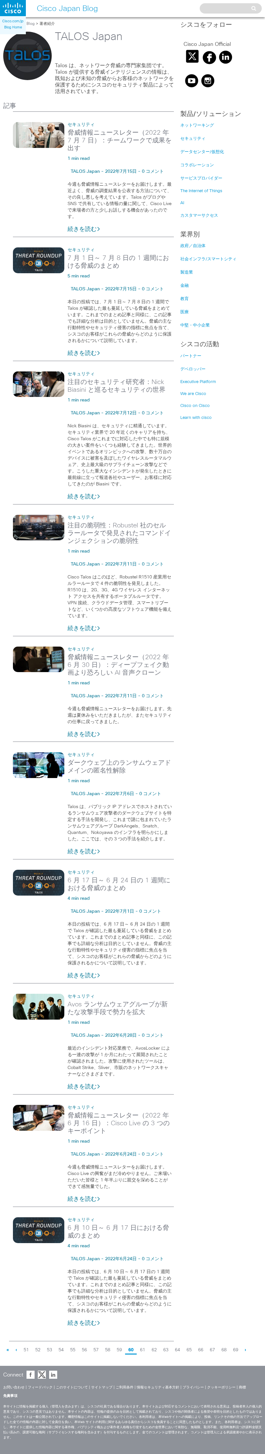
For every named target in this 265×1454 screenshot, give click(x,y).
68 (224, 1350)
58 (107, 1350)
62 (154, 1350)
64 (177, 1350)
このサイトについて (72, 1387)
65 (189, 1350)
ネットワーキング (197, 125)
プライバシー (193, 1387)
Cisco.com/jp (13, 21)
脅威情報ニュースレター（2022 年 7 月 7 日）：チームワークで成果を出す (120, 140)
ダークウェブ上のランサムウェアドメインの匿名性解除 (119, 767)
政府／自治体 (193, 246)
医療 (184, 312)
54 (61, 1350)
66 (200, 1350)
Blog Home (13, 27)
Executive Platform (198, 382)
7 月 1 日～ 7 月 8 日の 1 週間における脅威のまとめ (118, 262)
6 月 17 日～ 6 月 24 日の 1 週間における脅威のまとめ (119, 884)
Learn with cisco (196, 418)
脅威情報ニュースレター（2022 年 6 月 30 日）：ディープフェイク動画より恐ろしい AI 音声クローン (118, 665)
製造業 (186, 272)
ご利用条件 (124, 1387)
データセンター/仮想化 (202, 152)
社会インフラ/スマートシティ (208, 259)
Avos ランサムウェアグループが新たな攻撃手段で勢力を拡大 (118, 1008)
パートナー (190, 356)
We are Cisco (193, 394)
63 (165, 1350)
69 (235, 1350)
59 (119, 1350)
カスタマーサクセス (199, 215)
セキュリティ (81, 124)
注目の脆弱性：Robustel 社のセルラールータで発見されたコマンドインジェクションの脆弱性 (119, 533)
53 (49, 1350)
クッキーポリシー (221, 1387)
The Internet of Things (201, 191)
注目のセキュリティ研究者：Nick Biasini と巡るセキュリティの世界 (116, 386)
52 (37, 1350)
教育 (184, 299)
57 (96, 1350)
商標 (242, 1387)
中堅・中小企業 (195, 325)
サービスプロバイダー (201, 178)
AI (182, 203)
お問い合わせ (14, 1387)
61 (142, 1350)
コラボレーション (197, 165)
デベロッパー (193, 369)
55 (72, 1350)
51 (26, 1350)
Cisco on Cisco (195, 406)
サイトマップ (101, 1387)
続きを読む (82, 229)
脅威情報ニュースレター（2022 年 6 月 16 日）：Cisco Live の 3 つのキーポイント (119, 1123)
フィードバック (40, 1387)
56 (84, 1350)
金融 (184, 286)
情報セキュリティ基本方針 (158, 1387)
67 (212, 1350)
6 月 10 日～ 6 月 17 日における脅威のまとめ (118, 1232)
